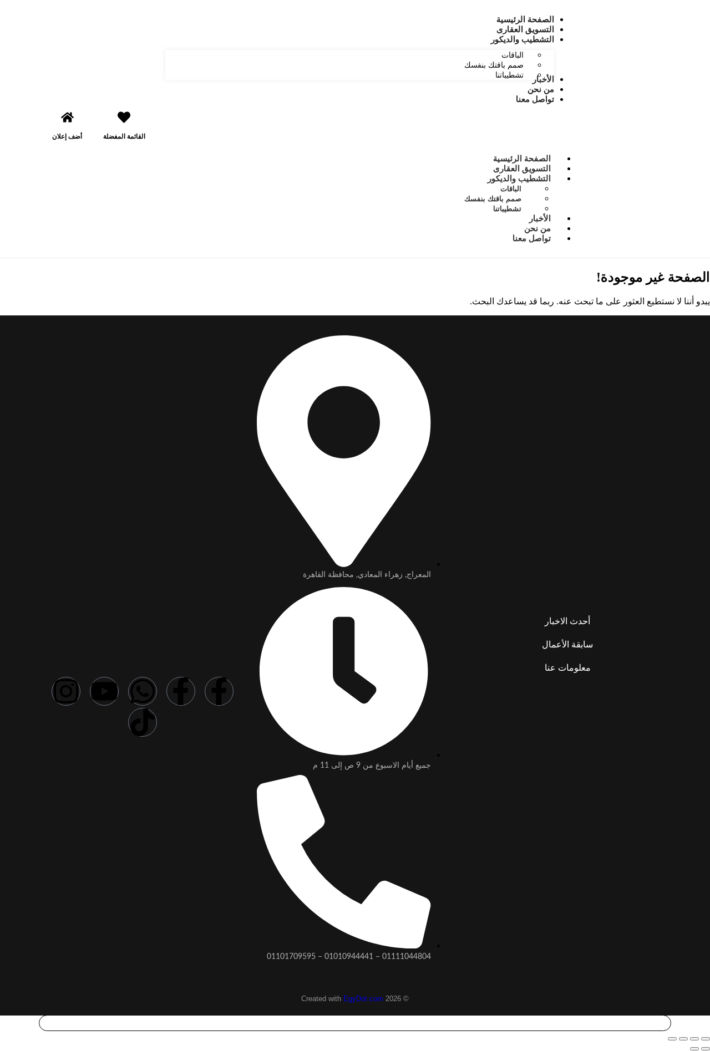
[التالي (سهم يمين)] (694, 1048)
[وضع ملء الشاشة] (694, 1038)
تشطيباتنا (507, 209)
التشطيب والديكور (519, 178)
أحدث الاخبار (567, 621)
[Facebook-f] (219, 691)
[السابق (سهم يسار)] (705, 1048)
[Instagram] (66, 691)
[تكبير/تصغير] (705, 1038)
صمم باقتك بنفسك (492, 199)
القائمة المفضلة (124, 136)
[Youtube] (104, 691)
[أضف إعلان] (67, 117)
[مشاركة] (683, 1038)
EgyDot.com (363, 998)
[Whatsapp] (142, 691)
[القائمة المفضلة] (124, 117)
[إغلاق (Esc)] (672, 1038)
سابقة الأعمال (567, 644)
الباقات (510, 189)
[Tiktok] (142, 722)
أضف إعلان (67, 136)
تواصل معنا (532, 238)
